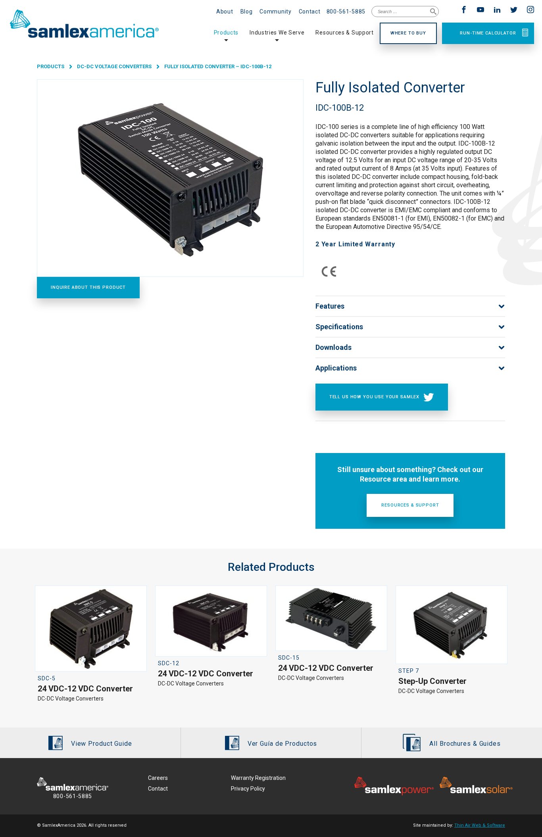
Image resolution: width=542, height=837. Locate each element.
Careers (158, 778)
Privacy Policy (248, 788)
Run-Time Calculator (488, 33)
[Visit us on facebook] (464, 10)
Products (226, 32)
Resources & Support (344, 32)
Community (275, 11)
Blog (246, 11)
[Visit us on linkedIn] (498, 10)
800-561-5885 (346, 11)
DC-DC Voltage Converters (114, 66)
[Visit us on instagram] (530, 10)
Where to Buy (408, 33)
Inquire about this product (88, 287)
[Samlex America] (99, 24)
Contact (310, 11)
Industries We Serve (277, 32)
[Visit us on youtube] (481, 10)
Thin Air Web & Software (479, 825)
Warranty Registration (258, 778)
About (224, 11)
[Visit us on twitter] (514, 10)
